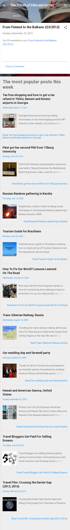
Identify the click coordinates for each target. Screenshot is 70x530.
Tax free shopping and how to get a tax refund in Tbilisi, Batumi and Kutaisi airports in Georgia (29, 98)
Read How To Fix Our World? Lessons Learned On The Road (37, 305)
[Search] (65, 6)
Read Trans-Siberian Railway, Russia (48, 343)
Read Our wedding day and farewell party (46, 380)
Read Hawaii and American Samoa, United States (42, 426)
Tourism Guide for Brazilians (22, 231)
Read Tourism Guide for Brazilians (50, 259)
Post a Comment (15, 66)
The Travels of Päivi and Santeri (32, 5)
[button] (65, 28)
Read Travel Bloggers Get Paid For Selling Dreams (42, 472)
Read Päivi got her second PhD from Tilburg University (39, 183)
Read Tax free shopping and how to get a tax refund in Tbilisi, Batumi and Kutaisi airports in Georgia (34, 136)
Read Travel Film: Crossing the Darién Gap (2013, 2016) (39, 518)
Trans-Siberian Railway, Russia (23, 315)
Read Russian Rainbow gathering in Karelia (45, 221)
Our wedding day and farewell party (26, 352)
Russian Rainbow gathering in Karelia (27, 193)
